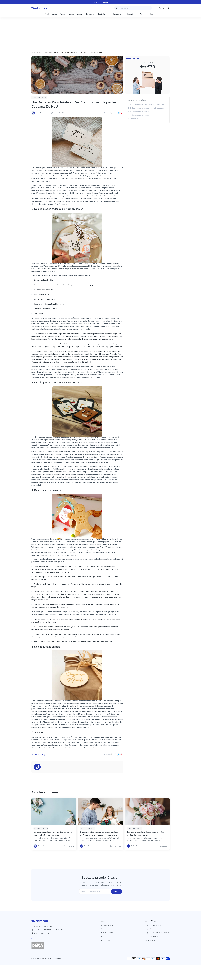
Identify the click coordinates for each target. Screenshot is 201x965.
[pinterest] (121, 113)
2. (146, 108)
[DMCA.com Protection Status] (37, 945)
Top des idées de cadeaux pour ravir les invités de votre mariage (145, 833)
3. (138, 111)
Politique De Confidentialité (152, 925)
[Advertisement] (100, 32)
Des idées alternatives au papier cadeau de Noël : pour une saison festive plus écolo (99, 833)
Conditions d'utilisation (151, 936)
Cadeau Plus (105, 940)
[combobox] (133, 8)
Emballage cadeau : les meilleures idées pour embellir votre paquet (53, 833)
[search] (117, 8)
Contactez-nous (106, 929)
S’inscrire (116, 891)
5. (133, 119)
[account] (160, 8)
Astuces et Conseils (45, 52)
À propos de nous (107, 925)
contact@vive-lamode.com (43, 926)
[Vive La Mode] (39, 8)
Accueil (33, 52)
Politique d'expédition (150, 929)
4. (138, 115)
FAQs (103, 936)
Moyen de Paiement (150, 940)
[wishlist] (164, 8)
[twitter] (118, 113)
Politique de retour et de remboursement (157, 933)
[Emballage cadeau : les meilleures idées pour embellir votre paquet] (53, 811)
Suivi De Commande (107, 933)
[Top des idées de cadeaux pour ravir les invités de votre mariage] (147, 811)
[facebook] (115, 113)
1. (146, 104)
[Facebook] (32, 939)
